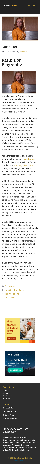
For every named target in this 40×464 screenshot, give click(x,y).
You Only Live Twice (23, 165)
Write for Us (7, 395)
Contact (6, 393)
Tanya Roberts (12, 294)
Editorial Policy (8, 415)
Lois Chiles (10, 297)
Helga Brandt (28, 159)
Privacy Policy (8, 408)
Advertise (6, 398)
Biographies (10, 286)
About (5, 390)
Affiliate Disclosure (10, 418)
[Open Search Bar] (29, 5)
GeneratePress (20, 460)
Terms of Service (9, 411)
